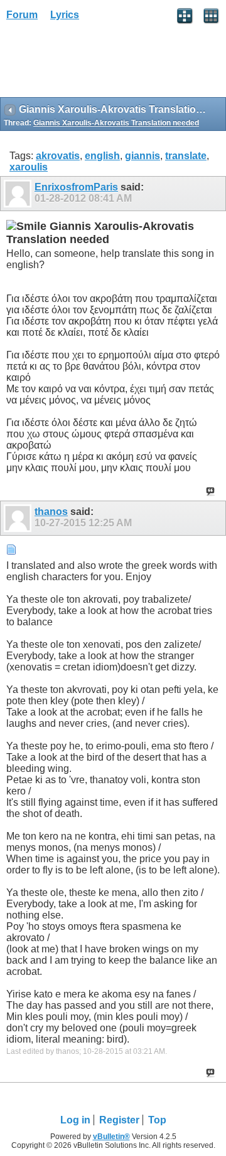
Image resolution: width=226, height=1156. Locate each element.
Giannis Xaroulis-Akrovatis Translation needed (116, 122)
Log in (75, 1120)
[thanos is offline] (19, 518)
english (102, 155)
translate (186, 155)
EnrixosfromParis (76, 187)
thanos (51, 511)
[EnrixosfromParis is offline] (19, 193)
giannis (142, 155)
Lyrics (64, 14)
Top (157, 1120)
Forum (22, 14)
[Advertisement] (100, 63)
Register (119, 1120)
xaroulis (28, 167)
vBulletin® (111, 1136)
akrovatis (58, 155)
